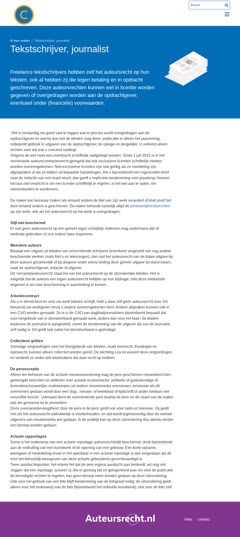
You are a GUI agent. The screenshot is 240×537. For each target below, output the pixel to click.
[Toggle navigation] (227, 14)
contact (204, 519)
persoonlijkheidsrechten (150, 206)
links (188, 519)
